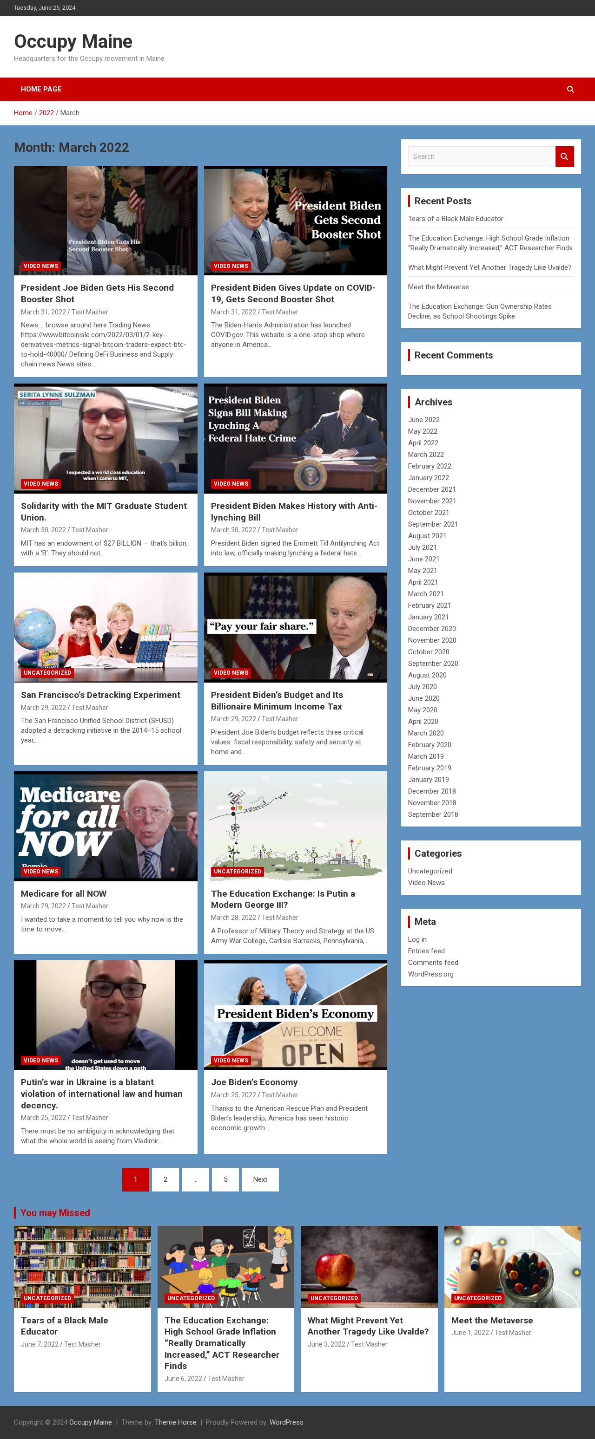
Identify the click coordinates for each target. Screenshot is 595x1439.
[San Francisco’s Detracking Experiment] (105, 627)
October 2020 (429, 652)
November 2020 (432, 640)
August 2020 (427, 675)
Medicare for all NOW (63, 893)
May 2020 (422, 710)
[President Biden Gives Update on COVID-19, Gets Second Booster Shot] (295, 220)
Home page (41, 89)
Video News (41, 266)
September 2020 (433, 663)
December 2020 (432, 629)
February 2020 (429, 745)
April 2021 (423, 582)
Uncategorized (47, 673)
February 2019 (429, 768)
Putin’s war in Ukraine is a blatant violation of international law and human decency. (102, 1093)
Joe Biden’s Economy (254, 1082)
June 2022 (424, 420)
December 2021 (432, 489)
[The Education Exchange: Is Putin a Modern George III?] (295, 826)
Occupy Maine (73, 41)
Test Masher (90, 312)
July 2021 (422, 547)
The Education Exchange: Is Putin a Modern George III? (283, 899)
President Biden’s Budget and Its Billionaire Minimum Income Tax (277, 701)
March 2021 (426, 594)
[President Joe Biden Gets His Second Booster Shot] (105, 220)
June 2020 (424, 698)
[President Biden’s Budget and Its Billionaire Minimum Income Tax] (295, 627)
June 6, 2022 (183, 1378)
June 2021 (424, 559)
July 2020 (422, 687)
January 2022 (428, 478)
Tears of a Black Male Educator (455, 219)
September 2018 (433, 814)
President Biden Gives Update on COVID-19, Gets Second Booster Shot (293, 293)
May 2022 (422, 431)
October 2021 (429, 512)
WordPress (287, 1422)
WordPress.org (431, 974)
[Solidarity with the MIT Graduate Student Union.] (105, 439)
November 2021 (432, 501)
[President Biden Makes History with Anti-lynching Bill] (295, 439)
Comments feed (433, 962)
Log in (417, 939)
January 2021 (428, 617)
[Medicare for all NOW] (105, 826)
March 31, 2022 (43, 312)
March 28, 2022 (233, 917)
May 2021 (422, 570)
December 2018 (432, 791)
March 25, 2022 (43, 1117)
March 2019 (426, 756)
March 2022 (426, 454)
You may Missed (55, 1212)
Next (260, 1179)
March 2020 (426, 733)
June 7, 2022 (40, 1344)
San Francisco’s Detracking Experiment (100, 695)
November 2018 (432, 803)
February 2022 (429, 466)
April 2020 (423, 721)
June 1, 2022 (470, 1332)
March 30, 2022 (43, 530)
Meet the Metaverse (438, 287)
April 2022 (423, 443)
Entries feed (426, 951)
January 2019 (428, 779)
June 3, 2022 (326, 1344)
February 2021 (429, 605)
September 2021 (433, 524)
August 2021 (427, 536)
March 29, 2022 (43, 707)
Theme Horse (176, 1422)
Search (564, 156)
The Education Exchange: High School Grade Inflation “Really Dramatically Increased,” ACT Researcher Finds (222, 1343)
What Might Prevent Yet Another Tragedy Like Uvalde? (490, 267)
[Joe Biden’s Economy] (295, 1015)
